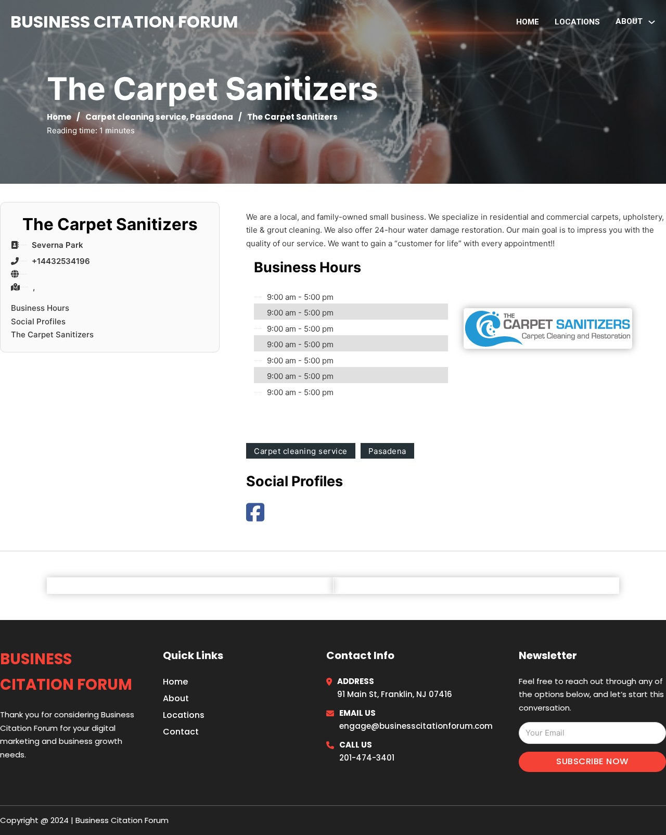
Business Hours (40, 308)
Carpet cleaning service (135, 116)
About (176, 698)
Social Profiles (38, 321)
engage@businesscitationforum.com (416, 725)
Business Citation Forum (124, 21)
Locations (577, 22)
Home (527, 22)
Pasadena (211, 116)
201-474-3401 (366, 757)
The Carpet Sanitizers (52, 334)
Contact (181, 732)
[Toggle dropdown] (652, 22)
